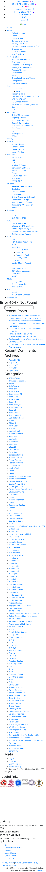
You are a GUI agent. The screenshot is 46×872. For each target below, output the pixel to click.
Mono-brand (14, 566)
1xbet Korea (14, 399)
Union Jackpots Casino (19, 711)
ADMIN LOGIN (25, 14)
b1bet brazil (14, 449)
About (9, 30)
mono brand (14, 560)
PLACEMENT (17, 178)
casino (11, 473)
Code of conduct (19, 51)
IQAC (9, 221)
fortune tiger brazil (17, 500)
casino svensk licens (17, 479)
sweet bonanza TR (17, 693)
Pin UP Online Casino (18, 632)
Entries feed (14, 761)
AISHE (14, 276)
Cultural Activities (19, 176)
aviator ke (13, 439)
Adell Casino (14, 426)
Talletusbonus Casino (18, 695)
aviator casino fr (16, 434)
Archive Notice (18, 144)
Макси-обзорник (16, 748)
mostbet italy (14, 587)
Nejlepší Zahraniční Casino (20, 605)
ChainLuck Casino (16, 492)
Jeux (11, 523)
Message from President (22, 67)
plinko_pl (13, 648)
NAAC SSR (16, 273)
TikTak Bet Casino (16, 701)
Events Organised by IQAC (23, 229)
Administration (13, 57)
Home (9, 28)
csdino (12, 497)
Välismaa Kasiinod (16, 714)
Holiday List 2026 (19, 44)
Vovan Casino (15, 722)
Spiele (11, 682)
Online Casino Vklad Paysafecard (23, 616)
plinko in (12, 642)
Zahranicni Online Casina (19, 738)
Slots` (11, 671)
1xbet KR (12, 402)
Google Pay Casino (17, 518)
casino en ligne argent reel (20, 476)
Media (9, 279)
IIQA (13, 239)
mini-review (14, 550)
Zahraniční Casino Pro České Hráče (24, 735)
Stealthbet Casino (16, 687)
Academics (11, 86)
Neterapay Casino (16, 608)
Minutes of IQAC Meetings (22, 226)
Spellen (12, 679)
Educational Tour (19, 170)
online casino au (16, 611)
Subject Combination (20, 123)
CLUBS (15, 215)
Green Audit (21, 252)
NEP (13, 131)
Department (17, 88)
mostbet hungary (16, 584)
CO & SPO (16, 260)
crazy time (13, 494)
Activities (11, 155)
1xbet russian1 (15, 415)
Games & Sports (18, 157)
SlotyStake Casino (16, 677)
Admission (11, 112)
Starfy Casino (15, 685)
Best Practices (18, 54)
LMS (23, 7)
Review (12, 653)
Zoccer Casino (15, 745)
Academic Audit (22, 255)
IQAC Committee (19, 223)
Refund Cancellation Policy (26, 863)
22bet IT (12, 423)
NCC (14, 162)
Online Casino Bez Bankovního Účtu (24, 613)
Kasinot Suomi (15, 531)
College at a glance (20, 41)
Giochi (11, 510)
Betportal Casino (16, 463)
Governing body (18, 62)
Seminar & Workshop (20, 165)
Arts (18, 91)
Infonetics (40, 871)
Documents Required (20, 120)
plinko (11, 640)
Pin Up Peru (14, 634)
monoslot (13, 576)
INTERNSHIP (17, 181)
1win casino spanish (17, 381)
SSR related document (21, 271)
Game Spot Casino (17, 505)
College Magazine (19, 284)
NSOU (24, 17)
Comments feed (15, 764)
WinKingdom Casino (17, 730)
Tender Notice (18, 149)
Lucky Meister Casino (18, 539)
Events (14, 173)
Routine (15, 107)
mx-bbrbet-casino (16, 600)
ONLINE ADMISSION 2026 (23, 4)
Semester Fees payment (22, 186)
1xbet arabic (14, 391)
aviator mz (13, 442)
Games (12, 508)
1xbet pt (12, 410)
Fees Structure (18, 128)
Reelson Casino (15, 650)
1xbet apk (13, 389)
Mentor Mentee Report (21, 263)
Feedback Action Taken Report (25, 231)
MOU (14, 75)
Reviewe (12, 656)
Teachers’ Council (19, 70)
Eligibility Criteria (19, 118)
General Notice (18, 147)
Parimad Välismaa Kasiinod (20, 621)
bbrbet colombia (16, 455)
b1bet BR (12, 447)
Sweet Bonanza (15, 690)
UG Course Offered (20, 102)
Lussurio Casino (15, 542)
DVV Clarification (19, 268)
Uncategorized (15, 708)
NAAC (9, 236)
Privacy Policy (8, 863)
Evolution (16, 36)
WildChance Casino (17, 727)
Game (11, 502)
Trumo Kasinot (15, 706)
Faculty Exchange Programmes (25, 104)
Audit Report (17, 247)
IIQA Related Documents (22, 242)
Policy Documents (19, 83)
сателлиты (13, 751)
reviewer (12, 658)
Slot (10, 666)
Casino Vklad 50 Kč (17, 484)
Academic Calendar (20, 94)
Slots (11, 669)
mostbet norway (16, 590)
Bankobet (13, 452)
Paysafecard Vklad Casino (20, 624)
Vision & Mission (18, 33)
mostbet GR (14, 582)
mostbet (12, 579)
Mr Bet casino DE (16, 595)
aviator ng (13, 444)
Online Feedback (19, 194)
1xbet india (13, 397)
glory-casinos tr (15, 513)
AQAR (14, 244)
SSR (13, 266)
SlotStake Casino (16, 674)
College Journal (18, 281)
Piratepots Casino (16, 637)
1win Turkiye (14, 386)
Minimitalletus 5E (16, 555)
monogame (13, 574)
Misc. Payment (23, 1)
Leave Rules (17, 73)
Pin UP (12, 629)
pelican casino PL (16, 627)
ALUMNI (24, 20)
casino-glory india (16, 486)
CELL (14, 213)
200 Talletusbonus (16, 418)
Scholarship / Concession (22, 205)
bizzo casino (14, 465)
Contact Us (12, 297)
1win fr (12, 383)
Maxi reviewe (14, 547)
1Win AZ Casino (15, 378)
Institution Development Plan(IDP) (26, 46)
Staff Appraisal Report (21, 234)
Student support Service (22, 202)
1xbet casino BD (16, 394)
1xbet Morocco (15, 407)
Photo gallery (17, 287)
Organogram (17, 49)
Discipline (16, 189)
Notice (10, 141)
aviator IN (13, 436)
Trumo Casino (15, 703)
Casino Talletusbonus (18, 481)
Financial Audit (22, 250)
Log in (11, 758)
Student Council (18, 192)
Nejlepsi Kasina (15, 603)
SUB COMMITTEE (19, 218)
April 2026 (13, 370)
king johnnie (14, 537)
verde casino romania (18, 716)
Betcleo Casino (15, 457)
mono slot (13, 563)
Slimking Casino (15, 664)
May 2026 (13, 368)
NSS (13, 160)
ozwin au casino (16, 619)
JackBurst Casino (16, 521)
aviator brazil (14, 431)
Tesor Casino (14, 698)
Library (10, 139)
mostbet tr (13, 592)
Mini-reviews (14, 553)
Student (10, 184)
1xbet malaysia (15, 405)
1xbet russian (14, 412)
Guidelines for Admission (22, 125)
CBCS (14, 136)
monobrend (14, 571)
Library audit (21, 258)
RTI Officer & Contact (21, 295)
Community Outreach (21, 168)
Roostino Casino (16, 661)
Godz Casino (14, 516)
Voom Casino (14, 719)
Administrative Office (20, 59)
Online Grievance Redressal (23, 197)
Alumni (14, 207)
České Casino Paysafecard (20, 489)
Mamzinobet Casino (17, 545)
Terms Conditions (9, 865)
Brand (11, 471)
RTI (8, 289)
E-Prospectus (17, 133)
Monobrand (14, 568)
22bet (11, 420)
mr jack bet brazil (16, 597)
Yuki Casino (14, 732)
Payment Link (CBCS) (25, 9)
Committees (12, 210)
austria (12, 428)
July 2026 (13, 362)
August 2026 (14, 360)
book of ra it (14, 468)
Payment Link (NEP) (23, 12)
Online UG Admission (20, 115)
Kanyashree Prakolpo (20, 199)
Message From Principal (22, 65)
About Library (10, 853)
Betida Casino (15, 460)
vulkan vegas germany (18, 724)
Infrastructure (17, 38)
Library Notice (18, 152)
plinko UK (13, 645)
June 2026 (13, 365)
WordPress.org (15, 766)
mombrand (13, 558)
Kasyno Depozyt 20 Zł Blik (20, 534)
